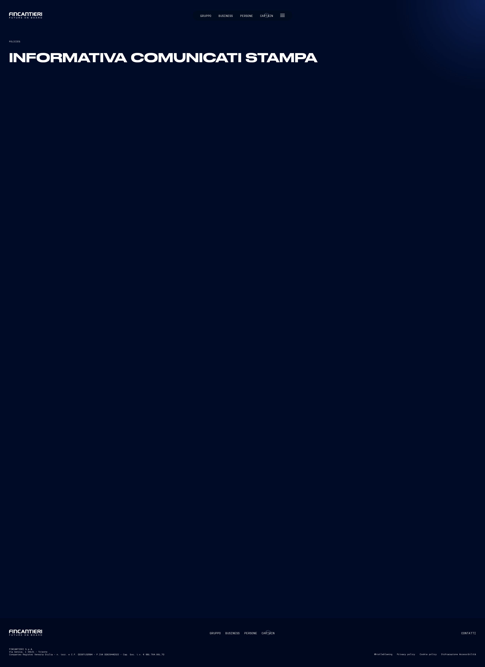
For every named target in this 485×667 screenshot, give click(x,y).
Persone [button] (246, 15)
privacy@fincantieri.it (77, 148)
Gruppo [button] (205, 15)
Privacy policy (406, 654)
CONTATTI (468, 633)
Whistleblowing (383, 654)
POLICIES (14, 41)
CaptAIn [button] (268, 633)
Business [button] (225, 15)
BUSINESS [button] (232, 633)
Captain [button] (266, 15)
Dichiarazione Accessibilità (458, 654)
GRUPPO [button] (215, 633)
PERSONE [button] (250, 633)
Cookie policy (428, 654)
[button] (282, 15)
